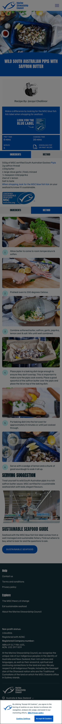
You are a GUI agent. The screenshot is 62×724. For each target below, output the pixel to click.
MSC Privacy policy (36, 713)
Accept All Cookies (43, 718)
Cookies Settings (23, 718)
